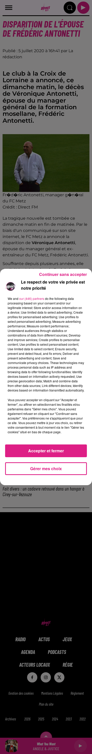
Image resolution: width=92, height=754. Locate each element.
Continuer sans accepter (63, 274)
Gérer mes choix (46, 468)
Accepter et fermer (46, 451)
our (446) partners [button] (31, 298)
